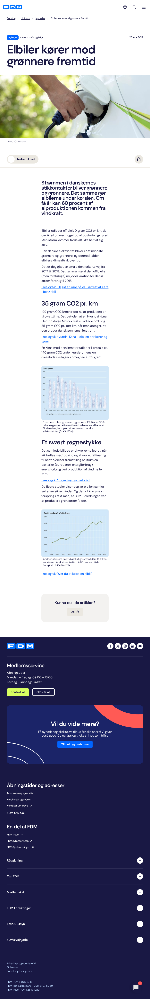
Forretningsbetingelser (19, 971)
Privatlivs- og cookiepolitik (22, 963)
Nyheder (40, 18)
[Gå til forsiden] (12, 7)
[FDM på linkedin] (132, 646)
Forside (11, 18)
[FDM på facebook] (110, 646)
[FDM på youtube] (140, 646)
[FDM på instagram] (125, 646)
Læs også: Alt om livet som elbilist (65, 480)
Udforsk (25, 18)
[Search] (134, 7)
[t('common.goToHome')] (20, 646)
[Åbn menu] (144, 7)
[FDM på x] (118, 646)
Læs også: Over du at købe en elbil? (66, 574)
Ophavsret (13, 967)
